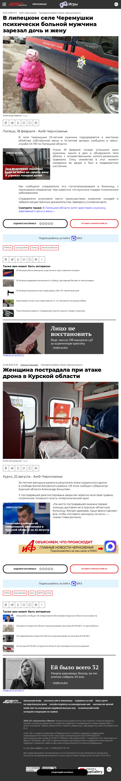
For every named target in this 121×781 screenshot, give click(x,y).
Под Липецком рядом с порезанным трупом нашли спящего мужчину (50, 311)
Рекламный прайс (32, 701)
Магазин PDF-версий (103, 704)
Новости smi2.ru (13, 355)
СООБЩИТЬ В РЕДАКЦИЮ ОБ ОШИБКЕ (40, 712)
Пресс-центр (101, 701)
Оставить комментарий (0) (94, 223)
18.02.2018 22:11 (10, 13)
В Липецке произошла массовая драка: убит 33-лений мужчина (47, 290)
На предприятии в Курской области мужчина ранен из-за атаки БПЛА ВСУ (53, 636)
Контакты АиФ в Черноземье (58, 701)
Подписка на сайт (84, 701)
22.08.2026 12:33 (10, 365)
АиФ (25, 115)
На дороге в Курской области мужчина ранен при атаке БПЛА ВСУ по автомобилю (57, 626)
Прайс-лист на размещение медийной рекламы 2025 (49, 708)
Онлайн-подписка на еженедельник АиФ (69, 704)
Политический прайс (88, 708)
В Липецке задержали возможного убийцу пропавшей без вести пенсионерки (55, 280)
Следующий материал (62, 772)
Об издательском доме (35, 704)
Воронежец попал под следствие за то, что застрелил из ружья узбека (51, 301)
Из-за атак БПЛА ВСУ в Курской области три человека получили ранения (52, 646)
